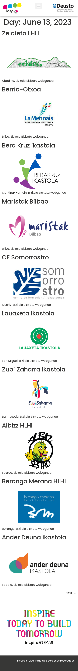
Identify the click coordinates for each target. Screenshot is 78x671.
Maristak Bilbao (25, 201)
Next (71, 593)
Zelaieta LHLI (20, 33)
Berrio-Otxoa (21, 89)
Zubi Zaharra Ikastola (34, 369)
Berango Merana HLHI (34, 481)
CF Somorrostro (25, 257)
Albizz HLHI (17, 425)
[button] (38, 6)
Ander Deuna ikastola (34, 537)
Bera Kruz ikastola (28, 145)
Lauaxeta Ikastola (28, 313)
